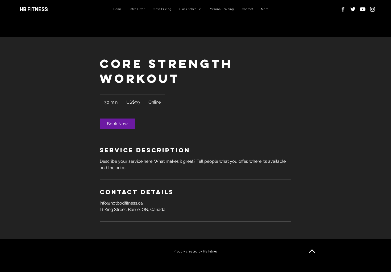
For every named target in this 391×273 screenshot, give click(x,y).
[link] (117, 124)
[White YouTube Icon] (362, 9)
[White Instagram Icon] (372, 9)
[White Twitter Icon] (353, 9)
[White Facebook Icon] (343, 9)
